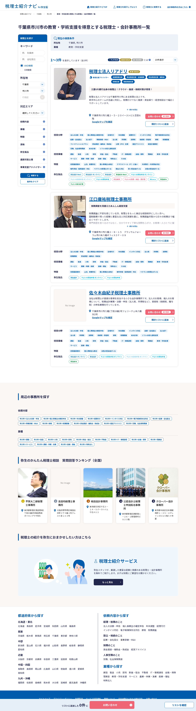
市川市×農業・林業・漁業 (46, 444)
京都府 (30, 659)
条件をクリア (32, 181)
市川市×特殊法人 (86, 444)
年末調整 (150, 626)
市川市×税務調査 (63, 423)
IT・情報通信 (156, 672)
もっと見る (107, 582)
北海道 (21, 626)
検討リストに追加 (160, 124)
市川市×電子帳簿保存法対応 (137, 418)
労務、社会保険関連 (113, 659)
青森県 (30, 626)
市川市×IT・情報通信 (119, 439)
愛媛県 (81, 668)
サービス (133, 676)
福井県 (47, 645)
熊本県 (47, 682)
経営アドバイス (138, 649)
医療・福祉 (164, 676)
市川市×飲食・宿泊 (83, 439)
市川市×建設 (24, 439)
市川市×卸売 (67, 439)
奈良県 (47, 659)
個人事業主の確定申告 (133, 626)
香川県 (72, 668)
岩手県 (38, 626)
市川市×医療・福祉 (68, 444)
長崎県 (38, 682)
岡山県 (38, 668)
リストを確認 (179, 705)
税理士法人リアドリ (108, 71)
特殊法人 (107, 680)
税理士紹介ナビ (25, 14)
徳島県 (64, 668)
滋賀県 (64, 659)
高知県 (21, 672)
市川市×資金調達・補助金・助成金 (86, 423)
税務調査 (152, 630)
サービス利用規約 (93, 698)
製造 (112, 672)
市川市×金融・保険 (139, 439)
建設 (105, 672)
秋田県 (55, 626)
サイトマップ (44, 698)
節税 (144, 630)
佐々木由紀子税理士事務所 (114, 292)
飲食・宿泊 (134, 672)
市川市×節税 (47, 423)
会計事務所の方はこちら (177, 7)
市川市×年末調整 (76, 418)
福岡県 (21, 682)
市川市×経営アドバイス (113, 423)
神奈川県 (73, 635)
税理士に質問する (153, 7)
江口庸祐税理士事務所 (110, 199)
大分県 (55, 682)
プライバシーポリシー (62, 698)
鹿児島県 (73, 682)
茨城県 (21, 635)
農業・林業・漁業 (148, 676)
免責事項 (79, 698)
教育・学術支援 (119, 676)
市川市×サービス (26, 444)
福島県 (72, 626)
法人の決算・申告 (111, 626)
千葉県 (39, 14)
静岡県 (81, 645)
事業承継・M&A (127, 639)
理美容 (106, 676)
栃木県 (30, 635)
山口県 (55, 668)
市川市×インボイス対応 (114, 418)
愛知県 (21, 649)
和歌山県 (73, 659)
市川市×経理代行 (94, 418)
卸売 (125, 672)
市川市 (49, 14)
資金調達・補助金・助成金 (116, 649)
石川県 (38, 645)
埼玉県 (47, 635)
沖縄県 (83, 682)
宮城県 (47, 626)
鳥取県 (21, 668)
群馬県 (38, 635)
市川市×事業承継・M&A (29, 423)
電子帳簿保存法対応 (130, 630)
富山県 (30, 645)
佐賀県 (30, 682)
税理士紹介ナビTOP (98, 7)
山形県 (64, 626)
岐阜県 (72, 645)
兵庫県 (38, 659)
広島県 (47, 668)
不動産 (145, 672)
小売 (118, 672)
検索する (34, 175)
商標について (109, 698)
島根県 (30, 668)
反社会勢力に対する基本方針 (130, 698)
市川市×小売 (53, 439)
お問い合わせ (110, 705)
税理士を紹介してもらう (127, 7)
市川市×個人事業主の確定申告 (54, 418)
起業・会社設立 (110, 639)
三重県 (55, 659)
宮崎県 (64, 682)
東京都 (64, 635)
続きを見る (133, 110)
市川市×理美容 (156, 439)
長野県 (64, 645)
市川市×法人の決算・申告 (29, 418)
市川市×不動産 (100, 439)
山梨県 (55, 645)
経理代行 (161, 626)
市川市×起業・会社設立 (161, 418)
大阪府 (21, 659)
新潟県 (21, 645)
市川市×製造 (38, 439)
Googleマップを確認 (102, 121)
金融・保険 (170, 672)
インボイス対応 (110, 630)
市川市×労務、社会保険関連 (136, 423)
